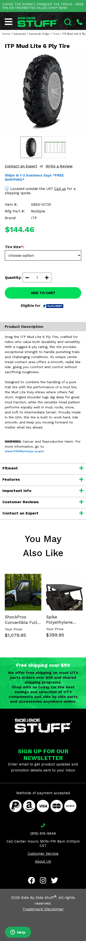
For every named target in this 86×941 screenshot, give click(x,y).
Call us (60, 189)
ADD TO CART (43, 293)
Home (6, 33)
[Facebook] (32, 880)
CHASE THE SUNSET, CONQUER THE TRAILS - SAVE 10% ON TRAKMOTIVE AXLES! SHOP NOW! (43, 6)
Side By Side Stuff (39, 897)
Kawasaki (19, 33)
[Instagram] (43, 880)
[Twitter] (54, 880)
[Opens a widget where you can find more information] (18, 933)
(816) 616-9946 (43, 833)
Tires (56, 33)
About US (43, 861)
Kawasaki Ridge (39, 33)
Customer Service (43, 853)
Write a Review (59, 166)
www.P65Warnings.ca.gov (24, 451)
